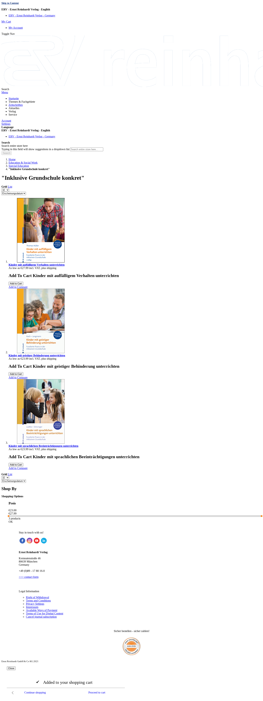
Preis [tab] (12, 503)
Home (12, 159)
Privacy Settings (35, 603)
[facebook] (22, 540)
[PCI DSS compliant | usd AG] (131, 654)
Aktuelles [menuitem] (14, 108)
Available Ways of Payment (41, 610)
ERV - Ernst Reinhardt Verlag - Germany (32, 15)
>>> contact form (28, 576)
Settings (5, 123)
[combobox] (86, 149)
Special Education (19, 165)
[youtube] (37, 540)
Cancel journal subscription (41, 616)
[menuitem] (14, 98)
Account (6, 120)
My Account (16, 27)
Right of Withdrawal (37, 597)
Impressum (32, 607)
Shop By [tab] (9, 488)
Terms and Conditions (38, 600)
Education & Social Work (23, 162)
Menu (4, 92)
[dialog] (131, 681)
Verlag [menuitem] (12, 111)
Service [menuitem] (13, 114)
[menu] (131, 106)
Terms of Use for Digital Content (44, 613)
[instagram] (29, 540)
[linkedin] (44, 540)
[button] (131, 9)
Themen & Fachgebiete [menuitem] (22, 101)
